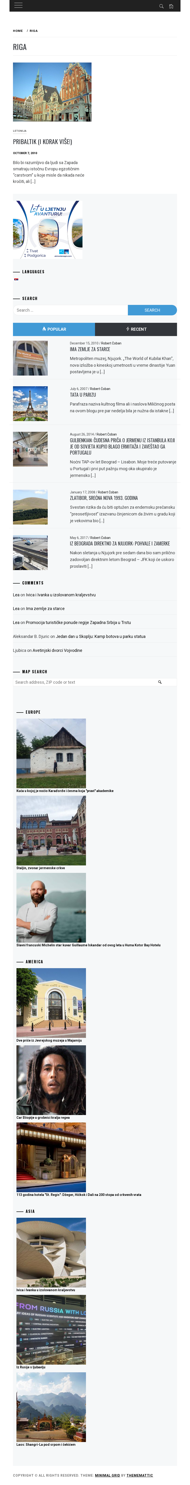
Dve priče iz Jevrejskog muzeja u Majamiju (49, 1040)
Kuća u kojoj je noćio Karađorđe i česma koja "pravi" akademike (65, 791)
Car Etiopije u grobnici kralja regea (43, 1117)
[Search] (159, 685)
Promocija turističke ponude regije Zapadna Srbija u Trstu (78, 622)
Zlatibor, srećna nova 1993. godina (104, 497)
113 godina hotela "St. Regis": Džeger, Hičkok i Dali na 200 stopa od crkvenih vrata (78, 1195)
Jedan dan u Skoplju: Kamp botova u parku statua (101, 636)
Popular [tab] (56, 329)
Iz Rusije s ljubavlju (30, 1367)
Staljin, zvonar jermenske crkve (40, 868)
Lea (16, 594)
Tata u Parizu (83, 394)
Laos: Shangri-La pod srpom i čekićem (46, 1444)
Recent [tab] (138, 329)
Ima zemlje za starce (90, 349)
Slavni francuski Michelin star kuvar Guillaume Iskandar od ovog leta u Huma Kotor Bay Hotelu (88, 945)
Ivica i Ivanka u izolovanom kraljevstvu (61, 594)
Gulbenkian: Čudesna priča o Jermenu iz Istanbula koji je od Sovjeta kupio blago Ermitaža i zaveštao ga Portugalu (122, 446)
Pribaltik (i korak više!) (42, 141)
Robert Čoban (111, 343)
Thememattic (140, 1475)
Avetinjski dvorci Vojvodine (57, 650)
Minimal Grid (107, 1475)
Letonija (20, 130)
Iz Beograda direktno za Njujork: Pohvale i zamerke (120, 543)
